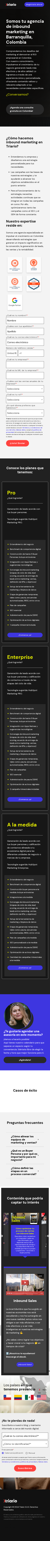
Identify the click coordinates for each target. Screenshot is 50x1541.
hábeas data (20, 430)
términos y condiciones (11, 1462)
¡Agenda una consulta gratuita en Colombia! (21, 109)
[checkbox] (25, 1453)
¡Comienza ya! (25, 635)
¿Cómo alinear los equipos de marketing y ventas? (24, 1139)
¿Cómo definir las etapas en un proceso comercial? (23, 1171)
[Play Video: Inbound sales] (25, 1282)
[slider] (25, 1293)
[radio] (12, 1453)
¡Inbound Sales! (25, 1364)
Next (48, 1236)
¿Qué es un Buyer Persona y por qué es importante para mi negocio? (24, 1155)
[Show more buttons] (41, 1293)
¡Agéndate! (25, 1060)
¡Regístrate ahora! (34, 4)
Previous (2, 1236)
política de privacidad (28, 1462)
